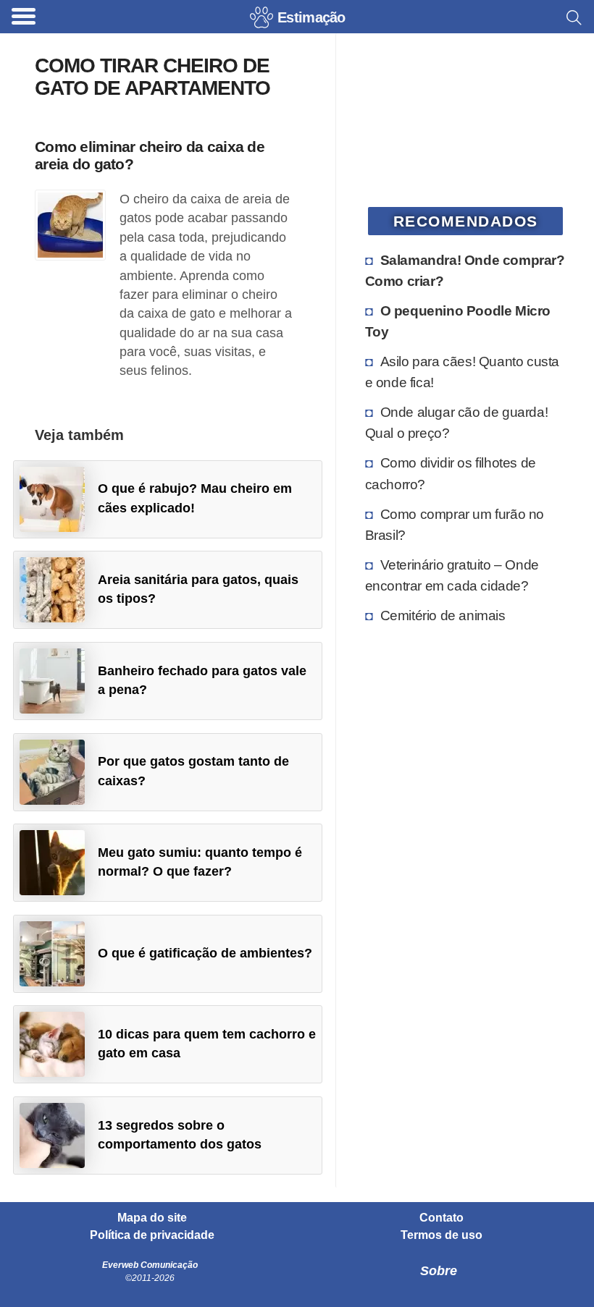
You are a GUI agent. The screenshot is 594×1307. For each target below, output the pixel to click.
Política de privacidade (152, 1235)
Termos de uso (441, 1235)
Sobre (438, 1271)
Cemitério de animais (443, 615)
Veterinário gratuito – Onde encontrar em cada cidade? (452, 575)
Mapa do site (152, 1218)
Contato (441, 1218)
